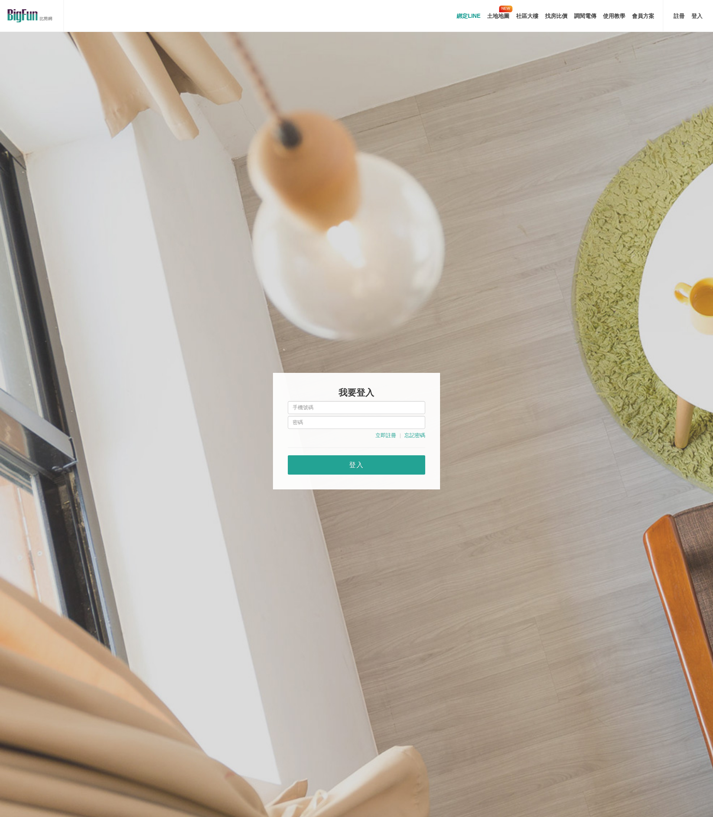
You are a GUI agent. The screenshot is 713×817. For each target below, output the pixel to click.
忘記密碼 (414, 435)
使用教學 (614, 16)
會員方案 (643, 16)
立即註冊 (385, 435)
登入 (697, 16)
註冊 (679, 16)
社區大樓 (527, 16)
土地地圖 (498, 16)
